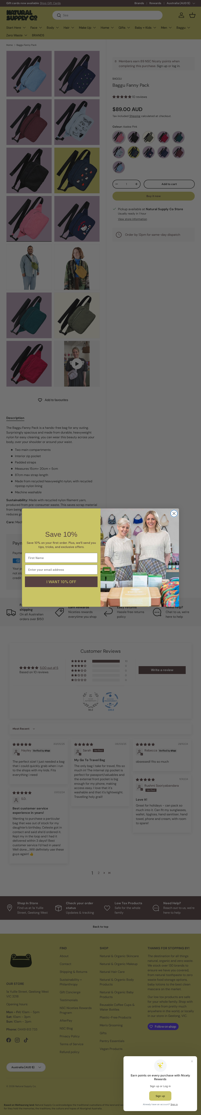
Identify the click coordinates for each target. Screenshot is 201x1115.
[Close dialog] (174, 513)
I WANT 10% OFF (61, 581)
